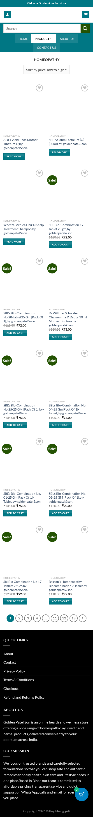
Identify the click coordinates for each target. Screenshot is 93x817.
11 (55, 618)
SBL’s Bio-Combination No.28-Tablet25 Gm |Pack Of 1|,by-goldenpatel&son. (23, 317)
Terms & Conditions (18, 679)
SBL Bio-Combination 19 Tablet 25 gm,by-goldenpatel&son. (66, 229)
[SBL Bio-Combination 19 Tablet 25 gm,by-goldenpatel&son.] (69, 192)
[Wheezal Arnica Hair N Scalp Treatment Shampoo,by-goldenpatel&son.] (23, 192)
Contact (9, 662)
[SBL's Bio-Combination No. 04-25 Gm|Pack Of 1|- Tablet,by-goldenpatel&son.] (69, 373)
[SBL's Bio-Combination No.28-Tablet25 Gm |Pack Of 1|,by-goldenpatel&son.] (23, 281)
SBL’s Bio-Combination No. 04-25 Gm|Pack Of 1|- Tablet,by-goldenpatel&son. (68, 409)
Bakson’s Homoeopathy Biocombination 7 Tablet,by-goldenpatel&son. (68, 585)
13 (74, 618)
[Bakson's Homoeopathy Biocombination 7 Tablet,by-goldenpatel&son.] (69, 549)
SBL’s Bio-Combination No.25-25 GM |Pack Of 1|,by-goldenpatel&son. (23, 409)
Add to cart (60, 244)
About (8, 653)
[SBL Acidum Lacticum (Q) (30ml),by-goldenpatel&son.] (69, 107)
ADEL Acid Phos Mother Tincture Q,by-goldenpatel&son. (20, 143)
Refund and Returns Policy (23, 697)
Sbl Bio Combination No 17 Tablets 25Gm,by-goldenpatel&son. (22, 585)
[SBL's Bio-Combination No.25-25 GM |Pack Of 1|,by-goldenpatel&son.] (23, 373)
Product (42, 39)
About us (67, 39)
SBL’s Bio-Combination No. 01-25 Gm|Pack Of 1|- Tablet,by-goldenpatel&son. (22, 497)
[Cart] (85, 15)
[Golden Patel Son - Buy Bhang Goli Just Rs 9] (46, 15)
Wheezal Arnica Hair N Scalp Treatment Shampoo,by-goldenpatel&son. (23, 229)
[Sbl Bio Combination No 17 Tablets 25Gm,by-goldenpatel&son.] (23, 549)
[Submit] (85, 28)
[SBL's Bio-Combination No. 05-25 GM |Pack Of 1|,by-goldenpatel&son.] (69, 461)
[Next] (82, 618)
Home (23, 39)
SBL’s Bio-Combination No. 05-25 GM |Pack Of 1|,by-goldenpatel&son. (67, 497)
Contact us (46, 47)
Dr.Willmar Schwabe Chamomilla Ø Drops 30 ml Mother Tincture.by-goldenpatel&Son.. (68, 319)
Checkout (11, 688)
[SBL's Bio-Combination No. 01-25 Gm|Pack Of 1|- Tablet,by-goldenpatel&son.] (23, 461)
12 (64, 618)
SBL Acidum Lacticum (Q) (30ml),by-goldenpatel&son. (68, 142)
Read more (14, 156)
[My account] (7, 15)
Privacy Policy (14, 671)
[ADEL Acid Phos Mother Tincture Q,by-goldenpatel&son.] (23, 107)
